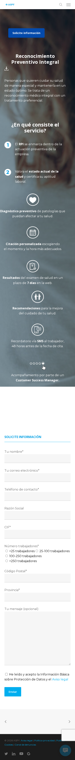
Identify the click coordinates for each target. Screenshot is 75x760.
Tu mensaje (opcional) (21, 609)
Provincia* (12, 590)
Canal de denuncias (25, 744)
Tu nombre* (13, 451)
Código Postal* (15, 571)
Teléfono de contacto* (21, 489)
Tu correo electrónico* (21, 470)
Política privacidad (44, 740)
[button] (68, 4)
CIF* (7, 527)
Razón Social (14, 508)
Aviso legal (60, 679)
